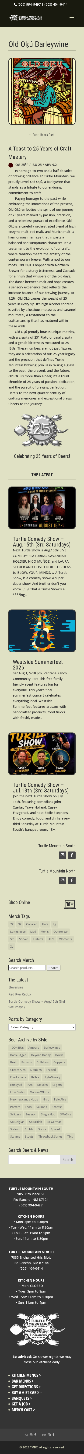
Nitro (46, 1099)
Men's (45, 932)
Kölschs (42, 1085)
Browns (26, 1062)
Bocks (59, 1055)
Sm (12, 939)
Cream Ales (18, 1070)
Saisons (41, 1107)
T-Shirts (38, 939)
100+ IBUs (17, 1048)
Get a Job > (21, 1404)
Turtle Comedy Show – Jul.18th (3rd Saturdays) (41, 788)
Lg (54, 924)
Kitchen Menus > (26, 1375)
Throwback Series (50, 1137)
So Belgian (17, 1122)
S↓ (26, 1435)
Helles (35, 1077)
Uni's (51, 939)
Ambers (33, 1048)
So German (54, 1122)
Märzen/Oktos (39, 1092)
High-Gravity (52, 1077)
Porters (15, 1107)
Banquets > (22, 1398)
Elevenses (15, 987)
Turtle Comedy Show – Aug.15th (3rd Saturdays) (42, 542)
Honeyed (16, 1085)
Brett (13, 1062)
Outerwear (60, 932)
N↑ (44, 1435)
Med (33, 932)
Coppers (59, 1062)
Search (54, 968)
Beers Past (47, 134)
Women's (65, 939)
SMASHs (65, 1114)
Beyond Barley (41, 1055)
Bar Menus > (23, 1381)
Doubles (36, 1070)
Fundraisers (18, 1077)
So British (35, 1122)
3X (19, 924)
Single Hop (48, 1114)
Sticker (23, 939)
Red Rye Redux (19, 994)
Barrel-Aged (18, 1055)
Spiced (55, 1129)
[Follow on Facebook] (72, 855)
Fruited (51, 1070)
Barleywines (52, 1048)
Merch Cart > (23, 1409)
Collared (32, 924)
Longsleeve (18, 932)
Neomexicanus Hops (24, 1099)
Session (31, 1114)
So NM (29, 1129)
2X (12, 924)
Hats (45, 924)
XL (11, 947)
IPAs (30, 1085)
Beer (35, 134)
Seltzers (15, 1114)
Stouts (29, 1137)
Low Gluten (17, 1092)
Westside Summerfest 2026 (38, 665)
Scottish (57, 1107)
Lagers (57, 1085)
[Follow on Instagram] (62, 855)
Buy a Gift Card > (27, 1392)
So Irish (15, 1129)
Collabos (43, 1062)
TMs (70, 1137)
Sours (42, 1129)
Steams (15, 1137)
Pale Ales (60, 1099)
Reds (28, 1107)
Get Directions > (26, 1386)
